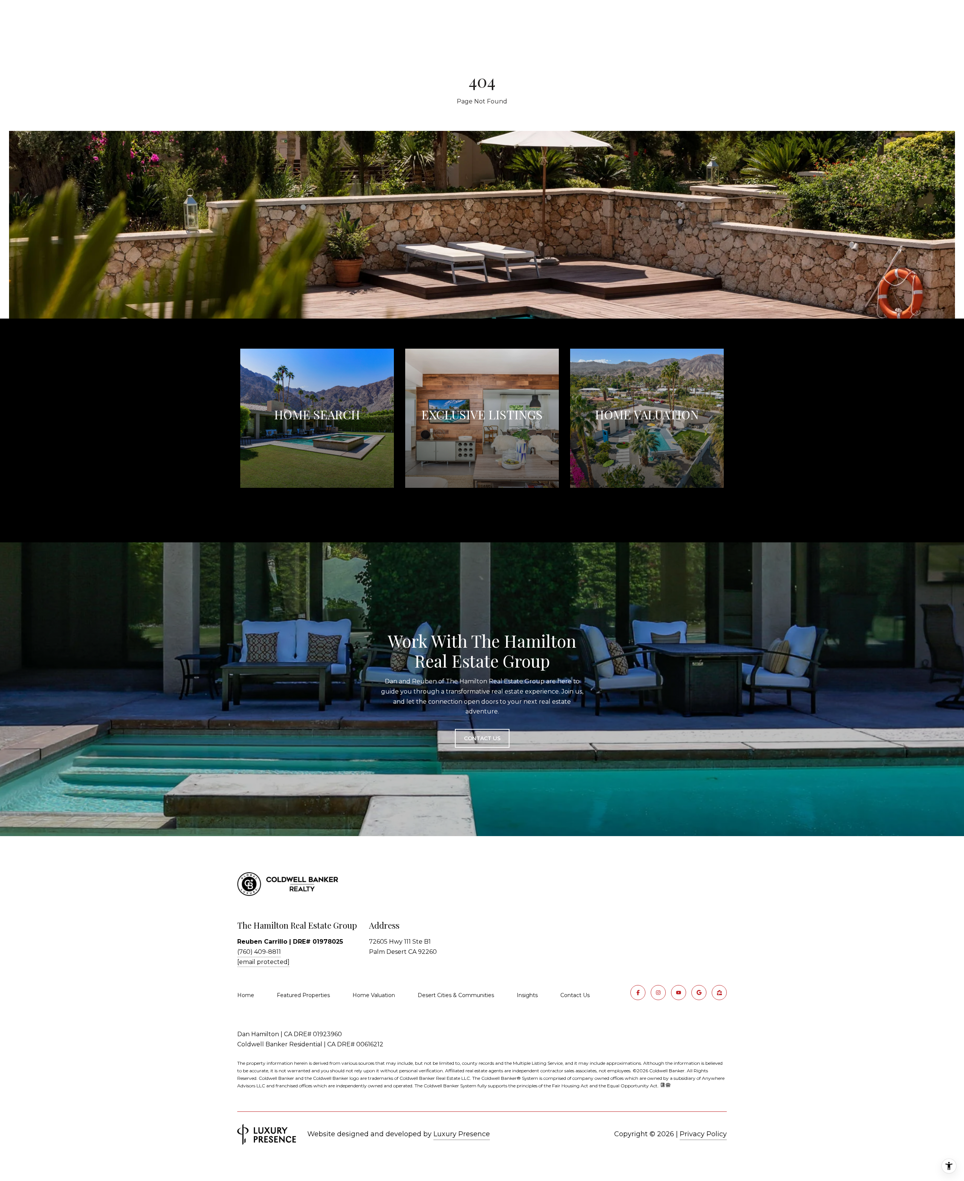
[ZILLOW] (719, 992)
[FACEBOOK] (637, 992)
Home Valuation (373, 995)
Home (245, 995)
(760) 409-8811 (259, 951)
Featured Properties (303, 995)
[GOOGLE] (698, 992)
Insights (527, 995)
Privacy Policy (703, 1134)
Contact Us (575, 995)
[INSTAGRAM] (658, 992)
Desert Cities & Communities (456, 995)
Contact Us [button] (482, 738)
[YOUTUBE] (678, 992)
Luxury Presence (461, 1134)
